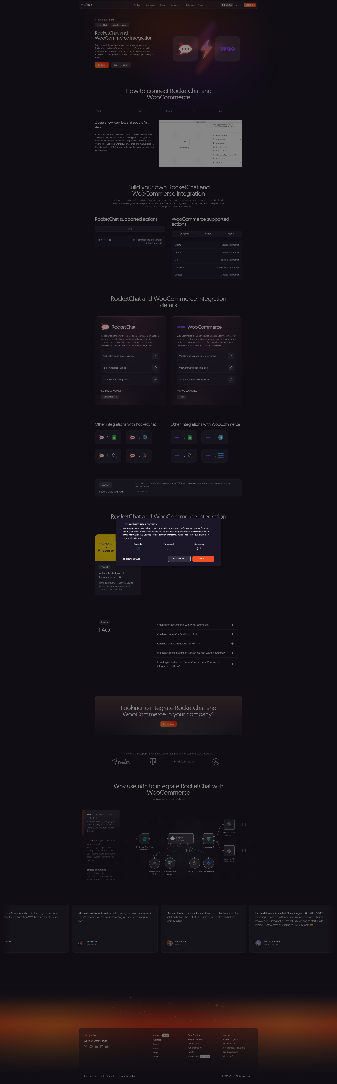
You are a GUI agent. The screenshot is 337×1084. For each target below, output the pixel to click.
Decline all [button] (179, 559)
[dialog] (168, 542)
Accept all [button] (203, 559)
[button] (131, 558)
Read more (136, 538)
